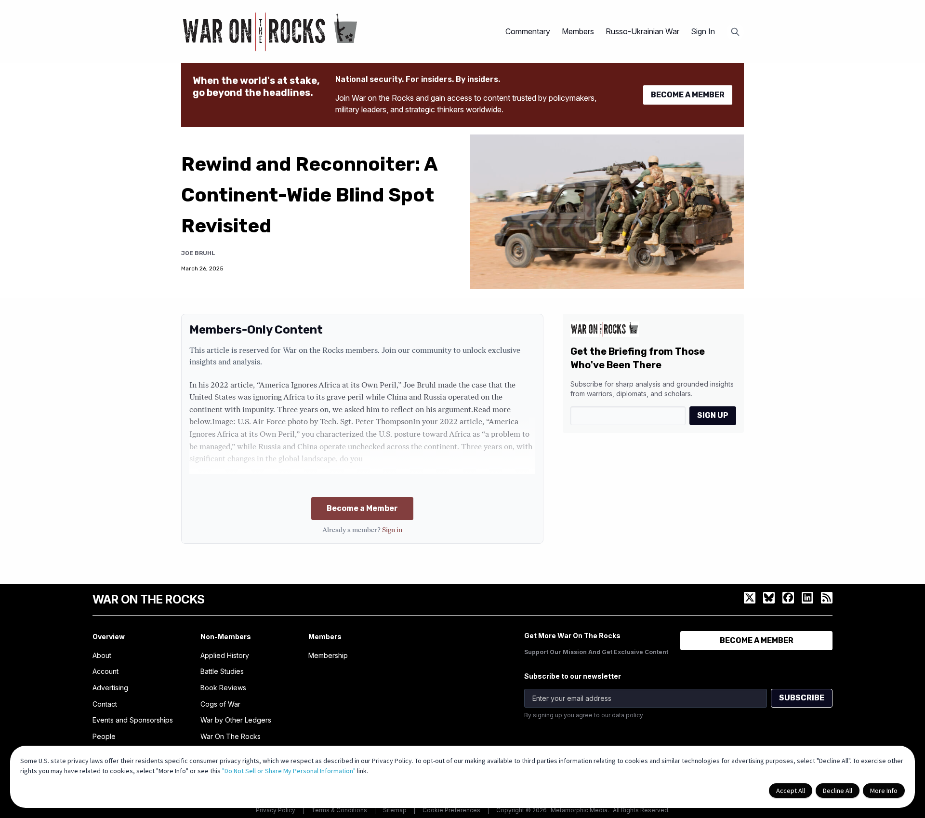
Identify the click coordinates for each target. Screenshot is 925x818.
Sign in (392, 530)
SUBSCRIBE (801, 697)
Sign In (703, 31)
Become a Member (362, 508)
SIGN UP (712, 415)
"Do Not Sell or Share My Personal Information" (289, 770)
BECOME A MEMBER (688, 94)
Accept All (790, 790)
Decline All (837, 790)
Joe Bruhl (198, 253)
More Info (884, 790)
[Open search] (735, 31)
